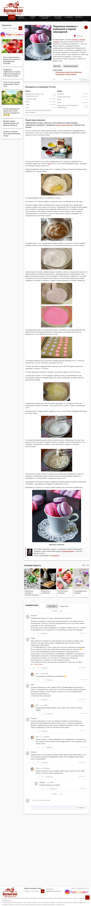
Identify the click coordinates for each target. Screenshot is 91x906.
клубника (60, 94)
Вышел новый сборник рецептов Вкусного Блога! (11, 123)
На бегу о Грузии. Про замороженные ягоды (11, 133)
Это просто (55, 555)
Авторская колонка (58, 17)
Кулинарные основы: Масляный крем (69, 72)
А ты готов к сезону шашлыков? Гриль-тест (11, 84)
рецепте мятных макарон (64, 125)
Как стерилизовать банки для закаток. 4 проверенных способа (12, 60)
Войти (85, 21)
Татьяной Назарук (68, 551)
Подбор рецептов (21, 17)
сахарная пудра (30, 99)
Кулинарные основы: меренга (66, 74)
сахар (27, 104)
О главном (68, 17)
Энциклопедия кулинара (44, 17)
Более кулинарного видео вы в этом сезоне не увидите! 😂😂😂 (11, 112)
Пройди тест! (32, 17)
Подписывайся (14, 34)
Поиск (12, 17)
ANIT (45, 709)
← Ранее (54, 614)
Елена (46, 677)
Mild (37, 677)
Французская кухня (70, 66)
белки (27, 102)
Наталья (47, 740)
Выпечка (57, 66)
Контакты (78, 17)
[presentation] (83, 565)
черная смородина (64, 97)
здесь (50, 163)
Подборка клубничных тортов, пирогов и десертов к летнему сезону (12, 73)
